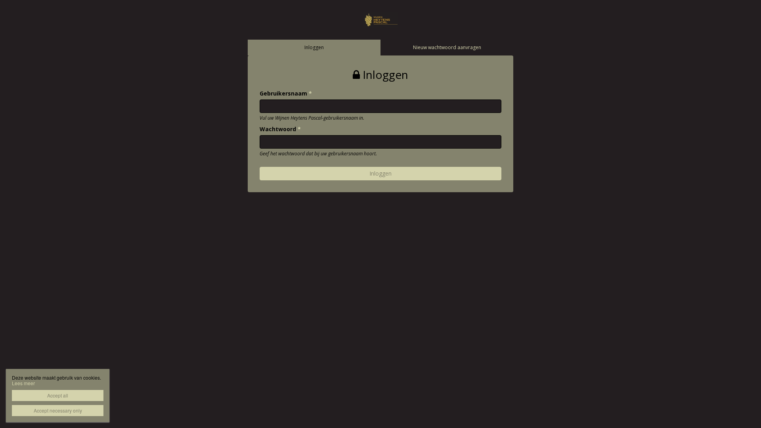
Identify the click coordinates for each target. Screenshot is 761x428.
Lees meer (23, 383)
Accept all (57, 395)
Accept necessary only (58, 410)
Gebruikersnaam (286, 93)
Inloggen (314, 47)
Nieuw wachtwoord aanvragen (447, 47)
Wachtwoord (280, 129)
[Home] (380, 19)
